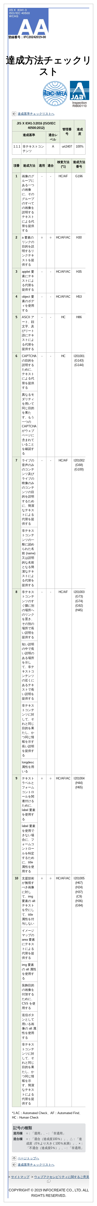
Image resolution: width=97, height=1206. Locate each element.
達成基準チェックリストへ (36, 113)
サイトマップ (20, 1177)
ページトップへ (28, 1158)
